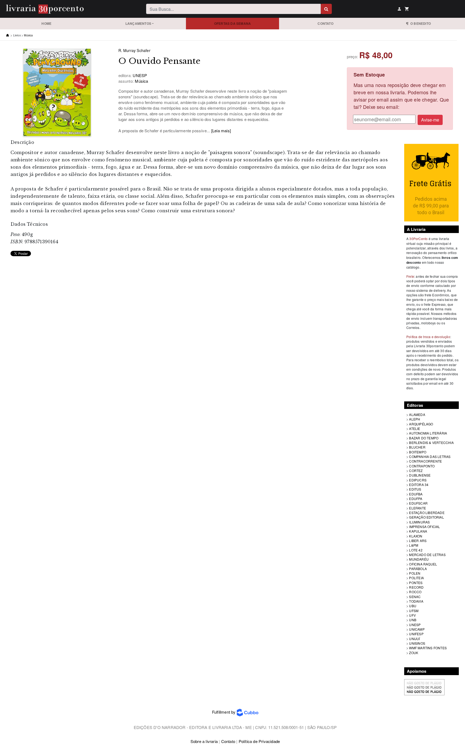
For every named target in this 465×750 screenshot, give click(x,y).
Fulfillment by (224, 712)
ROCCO (415, 591)
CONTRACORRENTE (425, 461)
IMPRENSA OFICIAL (424, 526)
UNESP (415, 624)
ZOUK (413, 652)
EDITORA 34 (418, 484)
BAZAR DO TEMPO (423, 438)
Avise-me (430, 120)
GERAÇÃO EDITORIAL (426, 517)
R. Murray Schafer (134, 50)
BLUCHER (417, 447)
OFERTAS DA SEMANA (232, 23)
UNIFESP (416, 633)
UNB (412, 619)
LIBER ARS (418, 540)
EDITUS (415, 489)
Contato (325, 23)
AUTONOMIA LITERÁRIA (428, 433)
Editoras (415, 405)
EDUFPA (415, 498)
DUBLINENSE (420, 475)
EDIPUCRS (418, 480)
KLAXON (415, 536)
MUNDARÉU (419, 559)
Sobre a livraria (204, 741)
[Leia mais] (221, 130)
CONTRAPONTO (422, 466)
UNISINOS (417, 643)
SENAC (415, 596)
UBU (412, 605)
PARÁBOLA (418, 568)
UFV (412, 615)
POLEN (414, 573)
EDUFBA (415, 494)
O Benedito (420, 23)
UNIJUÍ (414, 638)
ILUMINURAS (419, 522)
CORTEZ (415, 470)
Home (46, 23)
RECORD (416, 587)
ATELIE (414, 428)
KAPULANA (418, 531)
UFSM (413, 610)
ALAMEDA (417, 414)
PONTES (415, 582)
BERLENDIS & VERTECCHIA (431, 442)
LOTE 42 (415, 550)
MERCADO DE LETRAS (427, 554)
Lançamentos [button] (138, 23)
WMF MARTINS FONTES (428, 647)
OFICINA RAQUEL (423, 564)
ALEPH (414, 419)
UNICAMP (416, 629)
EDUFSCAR (418, 503)
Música (28, 35)
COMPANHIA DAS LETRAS (429, 456)
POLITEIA (416, 577)
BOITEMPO (417, 452)
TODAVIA (416, 601)
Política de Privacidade (259, 741)
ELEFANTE (417, 508)
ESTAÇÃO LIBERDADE (426, 512)
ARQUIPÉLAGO (421, 424)
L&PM (413, 545)
